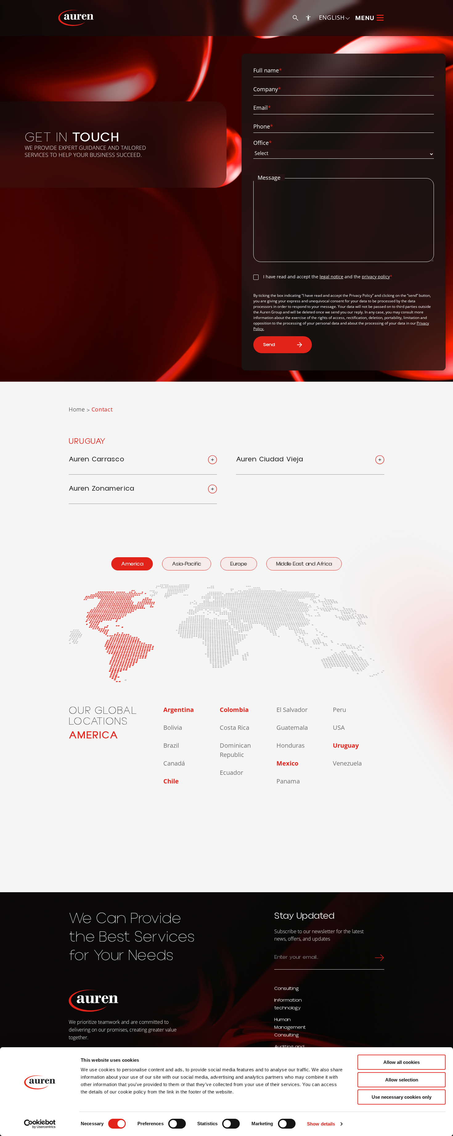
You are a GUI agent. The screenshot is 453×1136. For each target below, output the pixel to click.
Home (77, 409)
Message (269, 177)
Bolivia (172, 727)
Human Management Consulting (290, 1027)
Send (269, 344)
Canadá (174, 763)
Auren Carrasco (96, 459)
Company (267, 89)
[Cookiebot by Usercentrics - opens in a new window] (40, 1124)
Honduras (290, 745)
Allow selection (401, 1079)
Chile (171, 781)
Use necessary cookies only (401, 1097)
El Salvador (292, 709)
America (132, 564)
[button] (334, 17)
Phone (263, 126)
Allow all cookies (401, 1062)
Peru (339, 709)
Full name (267, 70)
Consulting (286, 988)
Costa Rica (234, 727)
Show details (321, 1123)
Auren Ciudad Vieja (269, 459)
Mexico (287, 763)
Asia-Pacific (186, 564)
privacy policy (376, 277)
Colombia (234, 709)
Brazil (171, 745)
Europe (238, 564)
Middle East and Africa (304, 564)
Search (378, 957)
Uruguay (346, 745)
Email (262, 107)
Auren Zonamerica (101, 488)
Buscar (295, 18)
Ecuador (231, 772)
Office (262, 142)
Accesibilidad (308, 17)
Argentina (178, 709)
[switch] (177, 1124)
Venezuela (347, 763)
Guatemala (292, 727)
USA (339, 727)
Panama (288, 781)
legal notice (331, 277)
